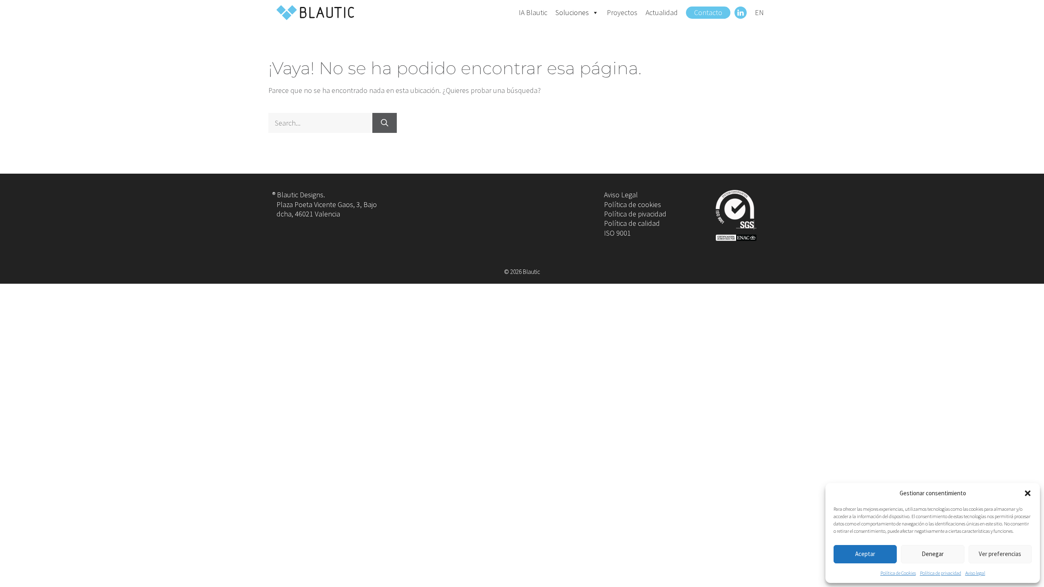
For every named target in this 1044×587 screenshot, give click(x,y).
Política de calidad (632, 223)
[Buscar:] (320, 123)
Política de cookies (632, 204)
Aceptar (865, 554)
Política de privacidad (940, 573)
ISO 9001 (617, 233)
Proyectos (622, 12)
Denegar (933, 554)
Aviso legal (975, 573)
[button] (1028, 493)
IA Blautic (533, 12)
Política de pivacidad (635, 213)
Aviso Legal (621, 194)
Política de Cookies (898, 573)
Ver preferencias (1000, 554)
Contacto (708, 12)
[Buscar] (384, 123)
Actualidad (662, 12)
